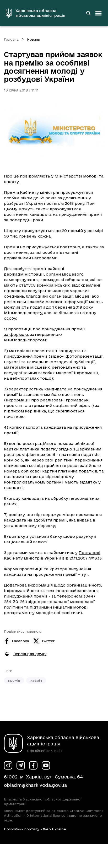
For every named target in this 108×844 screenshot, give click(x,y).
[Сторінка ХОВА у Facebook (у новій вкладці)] (33, 765)
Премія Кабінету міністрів (31, 192)
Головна (11, 39)
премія (14, 680)
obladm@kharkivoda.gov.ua (35, 785)
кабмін (36, 680)
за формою (16, 334)
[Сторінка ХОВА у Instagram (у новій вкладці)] (8, 765)
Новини (33, 39)
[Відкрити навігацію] (98, 13)
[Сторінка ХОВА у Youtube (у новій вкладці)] (46, 765)
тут (84, 574)
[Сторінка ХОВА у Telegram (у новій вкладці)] (21, 765)
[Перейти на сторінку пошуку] (88, 13)
